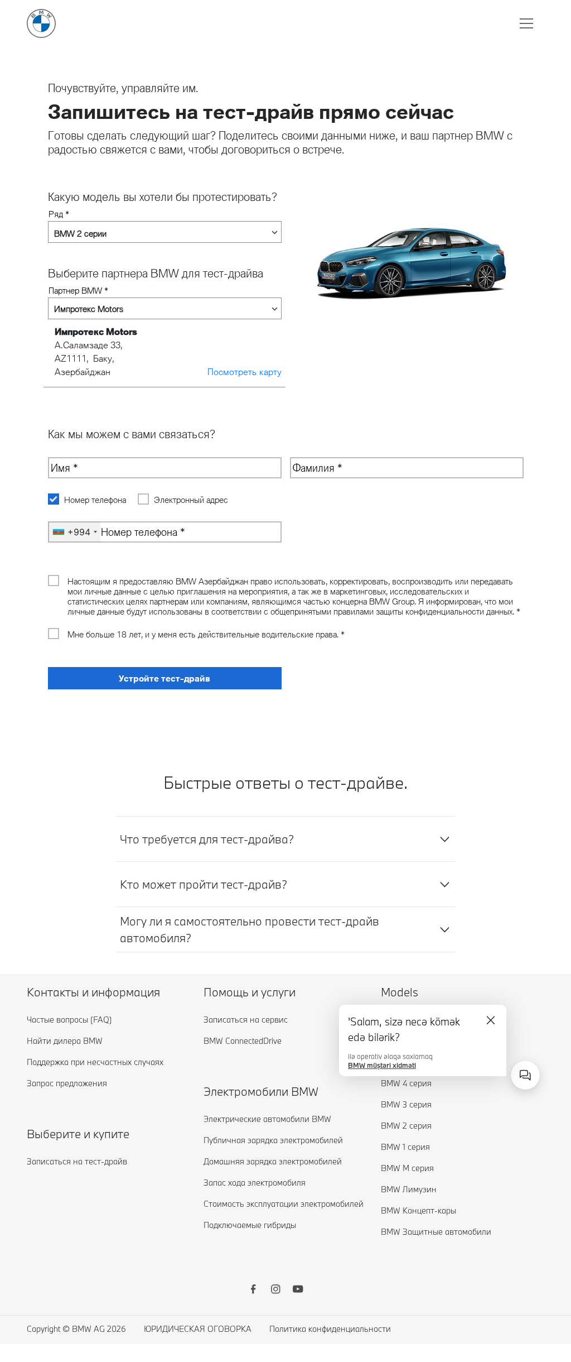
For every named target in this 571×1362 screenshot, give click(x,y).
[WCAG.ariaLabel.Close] (490, 1020)
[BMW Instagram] (275, 1290)
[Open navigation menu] (527, 23)
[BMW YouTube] (298, 1290)
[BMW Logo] (41, 23)
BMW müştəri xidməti (382, 1062)
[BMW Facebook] (253, 1290)
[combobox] (525, 1075)
